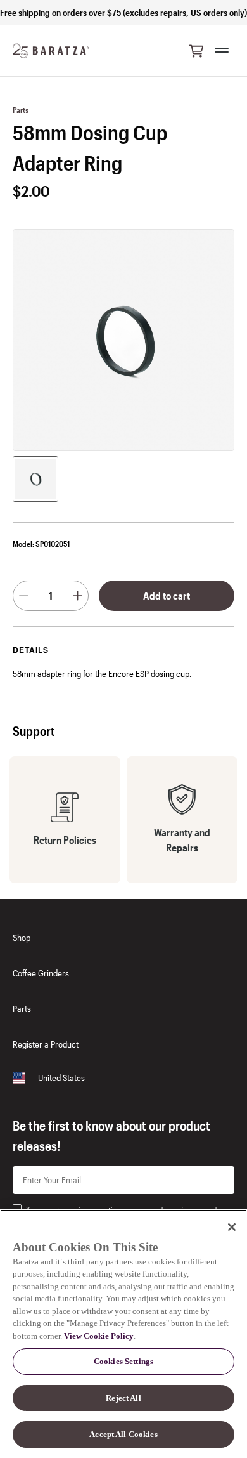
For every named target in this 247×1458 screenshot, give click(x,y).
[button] (196, 50)
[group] (35, 479)
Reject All (123, 1398)
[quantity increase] (77, 595)
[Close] (232, 1227)
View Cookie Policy (99, 1336)
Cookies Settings (123, 1361)
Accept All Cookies (123, 1434)
